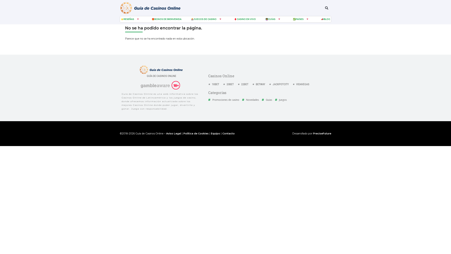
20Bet (230, 84)
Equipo (215, 133)
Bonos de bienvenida (167, 19)
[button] (326, 8)
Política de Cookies (196, 133)
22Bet (244, 84)
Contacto (228, 133)
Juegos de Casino (205, 19)
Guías (271, 19)
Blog (327, 19)
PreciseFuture (322, 133)
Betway (260, 84)
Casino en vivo (246, 19)
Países (300, 19)
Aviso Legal (173, 133)
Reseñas (128, 19)
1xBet (215, 84)
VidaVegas (302, 84)
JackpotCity (281, 84)
